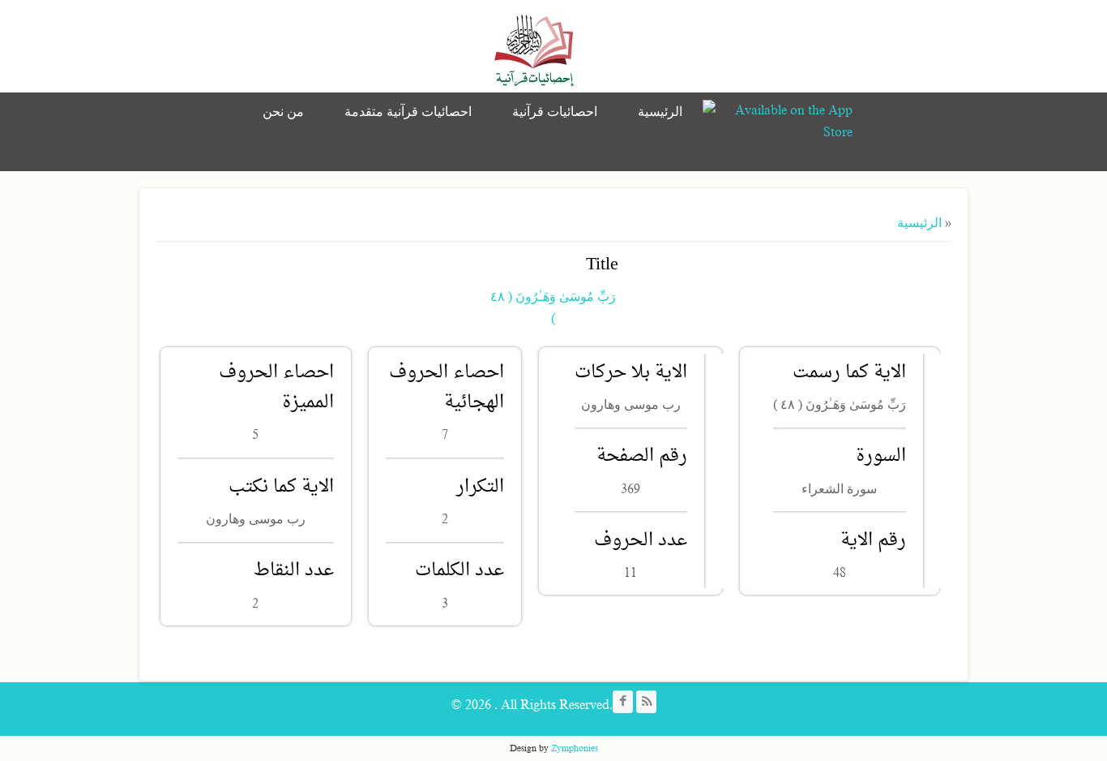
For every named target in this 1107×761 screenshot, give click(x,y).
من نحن (283, 112)
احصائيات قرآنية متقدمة (408, 112)
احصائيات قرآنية (554, 112)
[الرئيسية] (534, 48)
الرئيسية (660, 112)
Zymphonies (574, 748)
